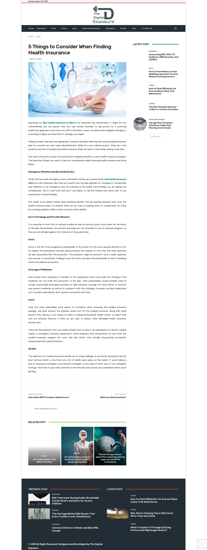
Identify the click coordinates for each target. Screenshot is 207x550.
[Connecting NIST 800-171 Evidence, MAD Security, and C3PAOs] (140, 56)
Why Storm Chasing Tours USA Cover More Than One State (152, 514)
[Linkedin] (143, 543)
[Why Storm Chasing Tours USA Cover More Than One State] (117, 513)
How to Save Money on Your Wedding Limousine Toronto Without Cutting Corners (163, 74)
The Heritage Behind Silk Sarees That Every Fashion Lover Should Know (73, 515)
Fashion (55, 510)
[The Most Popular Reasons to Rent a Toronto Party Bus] (140, 107)
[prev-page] (30, 470)
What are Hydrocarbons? (113, 397)
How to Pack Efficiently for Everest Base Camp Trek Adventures (162, 91)
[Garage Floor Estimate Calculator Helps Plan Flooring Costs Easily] (140, 124)
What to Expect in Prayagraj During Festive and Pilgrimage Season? (151, 529)
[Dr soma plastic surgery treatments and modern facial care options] (77, 446)
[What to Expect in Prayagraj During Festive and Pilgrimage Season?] (117, 527)
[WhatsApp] (162, 543)
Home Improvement (157, 119)
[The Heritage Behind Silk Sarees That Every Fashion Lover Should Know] (39, 513)
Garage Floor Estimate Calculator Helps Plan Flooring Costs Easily (161, 125)
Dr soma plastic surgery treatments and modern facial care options (77, 459)
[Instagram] (136, 543)
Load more (155, 136)
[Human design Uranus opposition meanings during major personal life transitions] (110, 446)
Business (153, 51)
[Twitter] (155, 543)
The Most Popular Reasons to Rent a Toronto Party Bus (163, 108)
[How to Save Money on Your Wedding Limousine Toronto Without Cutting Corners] (140, 73)
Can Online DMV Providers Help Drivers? (48, 397)
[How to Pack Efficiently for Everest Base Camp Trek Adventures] (140, 90)
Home (30, 36)
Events (152, 103)
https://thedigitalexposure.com (45, 408)
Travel (152, 85)
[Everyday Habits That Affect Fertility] (44, 446)
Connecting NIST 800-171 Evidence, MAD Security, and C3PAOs (163, 57)
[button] (175, 28)
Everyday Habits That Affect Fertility (44, 460)
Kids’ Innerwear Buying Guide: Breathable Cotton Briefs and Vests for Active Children (75, 500)
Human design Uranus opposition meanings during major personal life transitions (110, 458)
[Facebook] (130, 543)
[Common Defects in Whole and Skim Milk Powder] (39, 528)
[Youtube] (168, 543)
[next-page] (34, 470)
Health (38, 36)
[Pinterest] (149, 543)
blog (151, 68)
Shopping (56, 494)
